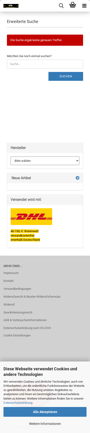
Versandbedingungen (17, 288)
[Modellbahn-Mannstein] (9, 6)
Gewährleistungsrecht (17, 312)
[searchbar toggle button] (61, 6)
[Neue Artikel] (77, 178)
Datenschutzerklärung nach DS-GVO (27, 328)
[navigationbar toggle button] (84, 6)
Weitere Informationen (45, 424)
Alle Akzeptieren (45, 412)
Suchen (66, 76)
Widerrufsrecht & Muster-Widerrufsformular (31, 296)
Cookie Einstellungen (17, 335)
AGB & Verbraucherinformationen (25, 320)
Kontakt (8, 281)
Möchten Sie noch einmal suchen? (29, 56)
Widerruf (9, 304)
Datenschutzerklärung (17, 402)
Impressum (10, 273)
